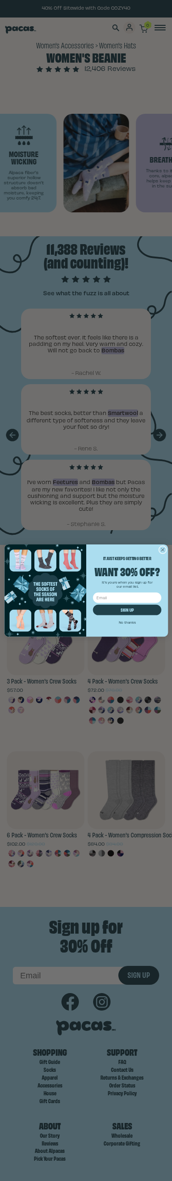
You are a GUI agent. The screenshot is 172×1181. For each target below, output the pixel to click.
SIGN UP (127, 610)
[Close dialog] (162, 549)
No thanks (126, 622)
